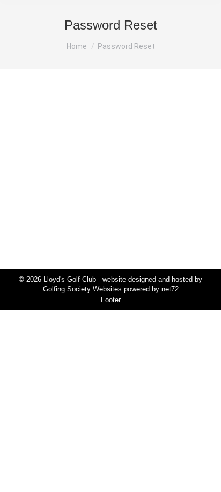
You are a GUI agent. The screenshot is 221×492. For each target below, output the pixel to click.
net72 (170, 289)
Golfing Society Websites (82, 289)
